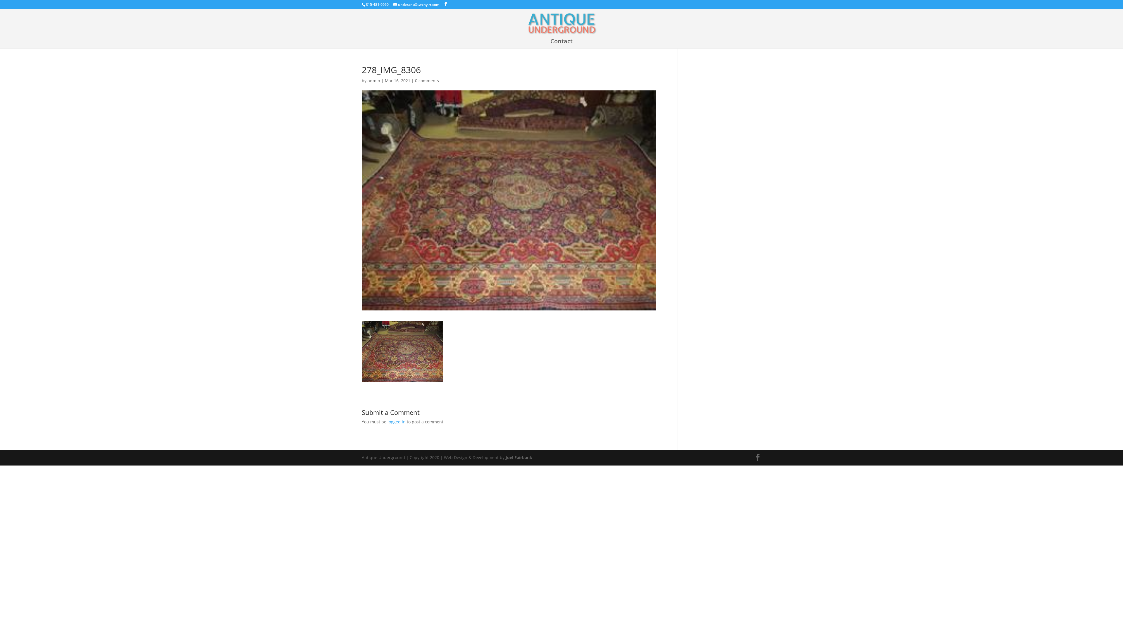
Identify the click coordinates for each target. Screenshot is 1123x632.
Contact (561, 42)
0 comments (427, 80)
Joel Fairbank (519, 457)
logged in (396, 422)
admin (374, 80)
